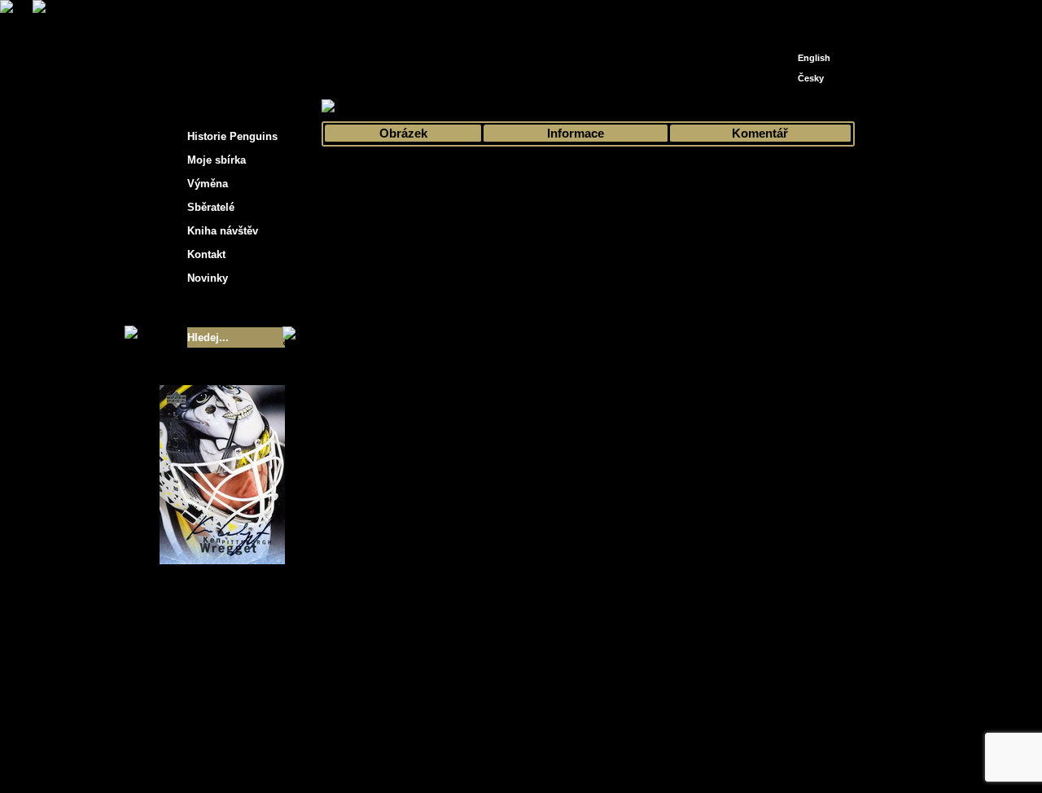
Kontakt (206, 254)
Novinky (207, 278)
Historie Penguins (232, 136)
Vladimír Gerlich (591, 758)
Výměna (207, 183)
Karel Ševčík (638, 746)
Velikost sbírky (201, 307)
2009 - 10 (549, 107)
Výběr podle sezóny (467, 107)
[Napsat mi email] (811, 18)
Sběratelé (210, 207)
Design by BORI (679, 758)
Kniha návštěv (222, 231)
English (814, 58)
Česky (811, 78)
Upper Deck (611, 107)
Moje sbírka (379, 107)
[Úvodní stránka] (786, 14)
